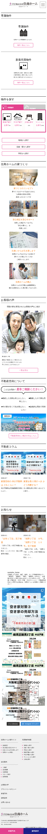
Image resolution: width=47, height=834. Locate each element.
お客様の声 (5, 785)
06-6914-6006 (7, 824)
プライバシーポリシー (8, 789)
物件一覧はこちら (23, 45)
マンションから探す (30, 757)
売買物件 (11, 108)
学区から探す (23, 153)
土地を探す (27, 759)
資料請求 (4, 798)
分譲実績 (5, 772)
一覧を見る (23, 370)
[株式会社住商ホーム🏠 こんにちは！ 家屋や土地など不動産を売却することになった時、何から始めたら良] (23, 609)
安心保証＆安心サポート (10, 747)
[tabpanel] (23, 338)
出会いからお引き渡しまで (10, 750)
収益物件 (33, 109)
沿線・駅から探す (23, 147)
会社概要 (5, 769)
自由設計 (5, 745)
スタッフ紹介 (6, 774)
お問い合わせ (5, 802)
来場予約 (4, 793)
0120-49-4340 (13, 822)
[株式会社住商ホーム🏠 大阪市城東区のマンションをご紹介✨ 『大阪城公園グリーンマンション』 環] (23, 698)
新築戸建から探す (29, 752)
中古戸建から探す (29, 754)
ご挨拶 (5, 767)
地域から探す (23, 140)
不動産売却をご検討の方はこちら (23, 436)
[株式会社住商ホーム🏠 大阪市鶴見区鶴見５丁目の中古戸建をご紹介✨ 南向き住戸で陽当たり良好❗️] (23, 654)
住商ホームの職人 (8, 752)
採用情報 (5, 776)
